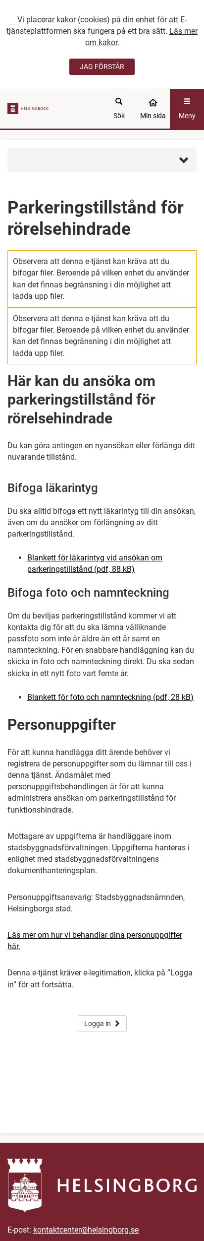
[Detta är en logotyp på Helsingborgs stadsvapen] (29, 109)
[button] (102, 160)
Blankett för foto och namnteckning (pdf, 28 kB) (110, 697)
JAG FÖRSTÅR (102, 66)
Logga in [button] (97, 1024)
